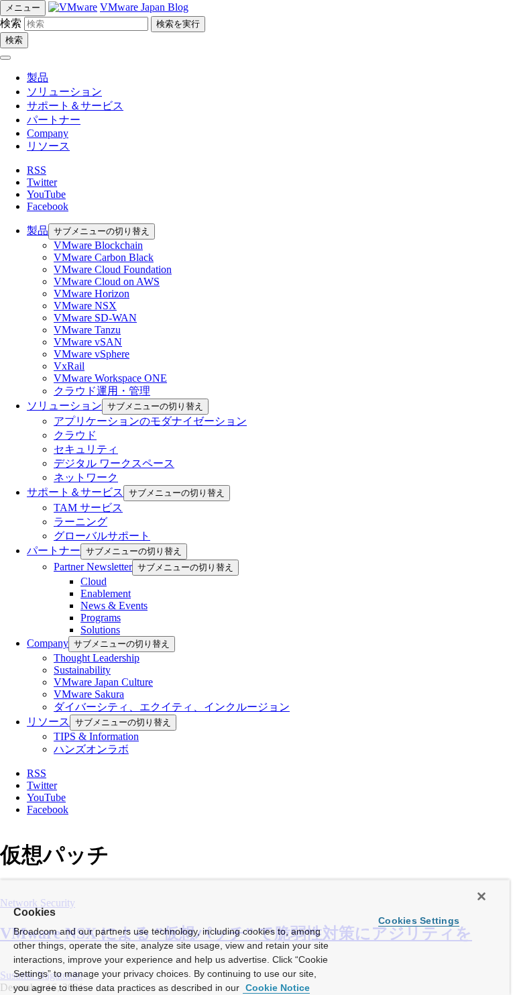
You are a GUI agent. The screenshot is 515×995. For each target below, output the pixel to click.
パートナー (53, 119)
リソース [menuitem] (48, 721)
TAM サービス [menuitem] (88, 507)
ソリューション (64, 91)
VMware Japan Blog (144, 7)
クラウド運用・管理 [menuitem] (102, 391)
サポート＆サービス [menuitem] (75, 492)
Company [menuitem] (47, 643)
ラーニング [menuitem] (80, 521)
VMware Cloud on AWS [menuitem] (107, 281)
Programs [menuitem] (100, 617)
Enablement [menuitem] (105, 593)
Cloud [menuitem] (93, 581)
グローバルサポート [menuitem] (102, 535)
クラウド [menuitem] (75, 435)
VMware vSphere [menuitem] (91, 354)
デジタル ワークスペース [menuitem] (114, 463)
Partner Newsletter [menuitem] (93, 566)
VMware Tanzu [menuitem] (87, 329)
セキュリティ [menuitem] (86, 449)
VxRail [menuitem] (69, 366)
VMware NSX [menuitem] (85, 305)
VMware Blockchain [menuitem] (98, 245)
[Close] (481, 896)
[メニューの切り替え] (5, 58)
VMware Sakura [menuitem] (89, 694)
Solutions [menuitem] (100, 629)
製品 (37, 77)
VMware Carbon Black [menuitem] (104, 257)
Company (47, 133)
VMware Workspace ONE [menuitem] (110, 378)
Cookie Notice (276, 987)
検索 (10, 23)
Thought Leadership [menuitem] (96, 658)
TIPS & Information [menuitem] (96, 736)
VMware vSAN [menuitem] (88, 342)
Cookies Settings (418, 920)
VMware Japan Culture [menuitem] (103, 682)
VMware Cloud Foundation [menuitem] (113, 269)
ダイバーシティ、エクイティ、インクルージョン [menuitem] (172, 707)
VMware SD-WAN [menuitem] (95, 317)
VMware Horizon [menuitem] (91, 293)
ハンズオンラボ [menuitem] (91, 749)
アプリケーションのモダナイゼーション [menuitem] (150, 421)
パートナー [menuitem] (53, 550)
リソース (48, 146)
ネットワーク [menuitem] (86, 477)
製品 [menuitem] (37, 230)
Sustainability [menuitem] (82, 670)
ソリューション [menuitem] (64, 405)
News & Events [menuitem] (114, 605)
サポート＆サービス (75, 105)
